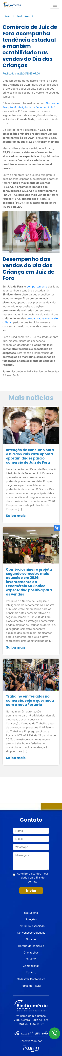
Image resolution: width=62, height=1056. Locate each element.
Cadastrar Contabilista (31, 979)
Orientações (31, 952)
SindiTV (31, 959)
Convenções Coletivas (31, 932)
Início (7, 16)
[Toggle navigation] (54, 5)
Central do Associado (31, 926)
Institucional (31, 912)
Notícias (23, 16)
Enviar (31, 890)
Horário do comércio (31, 946)
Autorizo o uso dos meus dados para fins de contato (32, 877)
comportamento (37, 286)
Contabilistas (31, 965)
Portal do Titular (31, 985)
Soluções (31, 919)
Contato (31, 972)
